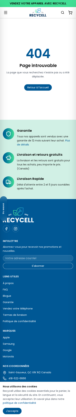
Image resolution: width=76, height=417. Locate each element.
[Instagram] (15, 228)
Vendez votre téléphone (18, 308)
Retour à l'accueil (38, 87)
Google (7, 350)
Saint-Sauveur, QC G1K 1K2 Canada (29, 372)
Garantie (8, 302)
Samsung (8, 344)
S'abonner (38, 266)
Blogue (7, 296)
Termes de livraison (15, 315)
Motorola (8, 356)
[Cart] (70, 12)
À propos (8, 283)
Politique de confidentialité (19, 321)
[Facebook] (6, 228)
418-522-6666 (17, 378)
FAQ (5, 289)
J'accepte (12, 411)
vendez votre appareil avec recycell (38, 3)
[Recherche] (62, 12)
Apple (6, 337)
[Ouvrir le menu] (5, 12)
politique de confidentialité (19, 403)
